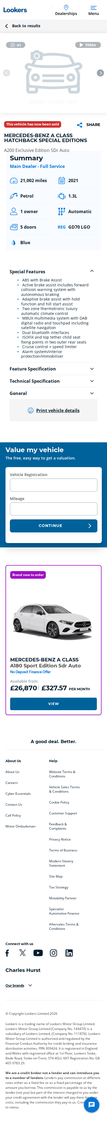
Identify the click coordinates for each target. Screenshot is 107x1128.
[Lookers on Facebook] (6, 953)
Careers (11, 783)
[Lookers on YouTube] (37, 953)
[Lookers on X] (22, 953)
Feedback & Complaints (58, 826)
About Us (12, 772)
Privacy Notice (60, 839)
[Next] (100, 73)
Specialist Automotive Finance (64, 911)
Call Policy (13, 815)
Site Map (56, 876)
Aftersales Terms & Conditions (64, 926)
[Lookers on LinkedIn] (68, 953)
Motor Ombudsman (20, 826)
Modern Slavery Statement (61, 863)
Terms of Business (63, 850)
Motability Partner (63, 898)
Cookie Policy (59, 802)
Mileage (17, 498)
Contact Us (13, 804)
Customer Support (63, 813)
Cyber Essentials (18, 794)
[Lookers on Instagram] (53, 953)
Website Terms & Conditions (62, 774)
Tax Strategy (58, 887)
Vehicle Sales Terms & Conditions (64, 789)
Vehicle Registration (28, 474)
